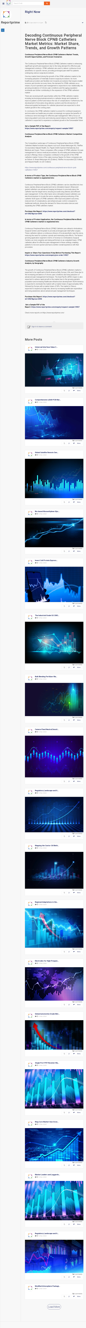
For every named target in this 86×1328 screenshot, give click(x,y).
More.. (79, 390)
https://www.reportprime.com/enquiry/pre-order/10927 (46, 255)
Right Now (32, 12)
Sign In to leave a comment (42, 327)
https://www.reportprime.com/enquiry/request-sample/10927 (49, 128)
